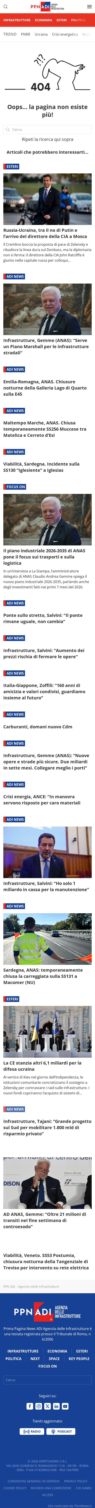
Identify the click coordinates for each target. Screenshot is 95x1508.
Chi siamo (84, 1488)
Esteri (62, 20)
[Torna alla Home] (47, 6)
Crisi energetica (65, 34)
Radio (35, 1431)
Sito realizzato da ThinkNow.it (70, 1506)
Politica (78, 20)
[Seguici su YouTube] (65, 1406)
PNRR (25, 34)
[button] (5, 6)
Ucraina (41, 34)
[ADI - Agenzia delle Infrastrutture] (47, 1311)
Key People (79, 1358)
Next (35, 1358)
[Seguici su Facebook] (30, 1406)
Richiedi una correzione (51, 1488)
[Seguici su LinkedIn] (56, 1406)
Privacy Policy (75, 1481)
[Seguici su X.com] (47, 1406)
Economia (43, 20)
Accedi (47, 1495)
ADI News (15, 276)
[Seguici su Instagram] (38, 1406)
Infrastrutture (16, 20)
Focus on (16, 486)
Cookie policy (15, 1488)
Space (54, 1358)
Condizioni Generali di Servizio (34, 1481)
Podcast (64, 1431)
